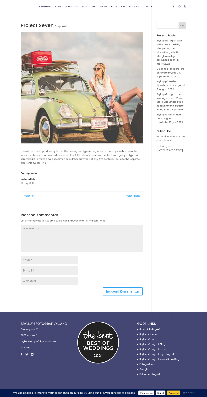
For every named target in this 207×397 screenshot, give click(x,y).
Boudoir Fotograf (149, 329)
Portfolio (71, 6)
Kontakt (149, 6)
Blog (114, 6)
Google (143, 369)
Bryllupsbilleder (148, 334)
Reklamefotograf (149, 374)
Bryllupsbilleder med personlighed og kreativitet (169, 118)
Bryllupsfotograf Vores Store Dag (159, 359)
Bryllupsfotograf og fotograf (156, 354)
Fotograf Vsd (147, 364)
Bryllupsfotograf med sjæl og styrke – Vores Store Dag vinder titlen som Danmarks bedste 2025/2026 (170, 102)
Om (123, 6)
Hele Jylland (89, 6)
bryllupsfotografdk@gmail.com (38, 341)
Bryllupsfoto (146, 339)
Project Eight (134, 195)
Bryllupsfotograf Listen (152, 349)
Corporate (61, 26)
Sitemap (25, 347)
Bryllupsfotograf (50, 6)
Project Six (28, 195)
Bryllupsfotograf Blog (152, 344)
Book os (134, 6)
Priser (103, 6)
